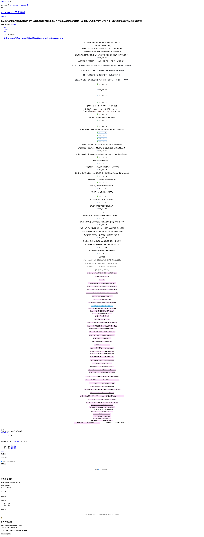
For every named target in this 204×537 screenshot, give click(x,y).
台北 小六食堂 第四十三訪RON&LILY (102, 416)
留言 (19, 441)
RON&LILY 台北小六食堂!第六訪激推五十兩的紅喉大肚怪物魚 (102, 302)
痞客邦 (16, 441)
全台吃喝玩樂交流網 (102, 276)
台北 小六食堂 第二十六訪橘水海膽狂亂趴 (102, 363)
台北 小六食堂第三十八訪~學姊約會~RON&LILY (102, 405)
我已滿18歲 (4, 533)
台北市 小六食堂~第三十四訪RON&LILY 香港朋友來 (102, 393)
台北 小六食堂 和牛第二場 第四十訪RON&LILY (102, 409)
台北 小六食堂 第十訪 (102, 316)
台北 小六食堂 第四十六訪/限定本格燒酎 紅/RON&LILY (87, 422)
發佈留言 (3, 463)
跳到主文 (3, 16)
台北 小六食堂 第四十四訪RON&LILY (101, 418)
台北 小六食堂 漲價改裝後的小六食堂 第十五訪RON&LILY (102, 328)
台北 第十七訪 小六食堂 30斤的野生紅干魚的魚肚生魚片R (102, 335)
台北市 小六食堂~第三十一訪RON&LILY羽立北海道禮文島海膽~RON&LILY (102, 380)
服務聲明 (117, 514)
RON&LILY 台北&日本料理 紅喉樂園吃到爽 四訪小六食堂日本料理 (102, 293)
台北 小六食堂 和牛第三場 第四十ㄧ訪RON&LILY (102, 411)
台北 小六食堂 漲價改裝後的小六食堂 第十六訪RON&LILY (102, 331)
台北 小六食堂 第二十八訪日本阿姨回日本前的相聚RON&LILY (102, 370)
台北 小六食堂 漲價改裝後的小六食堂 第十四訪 (102, 326)
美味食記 (13, 446)
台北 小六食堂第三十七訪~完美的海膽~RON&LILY (102, 402)
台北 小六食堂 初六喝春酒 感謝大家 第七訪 (102, 306)
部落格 (6, 29)
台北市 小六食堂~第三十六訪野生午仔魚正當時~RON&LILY (102, 399)
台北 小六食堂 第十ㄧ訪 (102, 319)
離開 (9, 533)
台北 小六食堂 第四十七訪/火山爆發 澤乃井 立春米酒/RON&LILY (115, 422)
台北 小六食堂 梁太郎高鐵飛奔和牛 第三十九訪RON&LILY (102, 407)
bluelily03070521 (5, 432)
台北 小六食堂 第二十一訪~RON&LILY (102, 348)
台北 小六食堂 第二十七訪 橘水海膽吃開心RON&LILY (102, 366)
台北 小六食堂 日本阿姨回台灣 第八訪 (102, 311)
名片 (5, 31)
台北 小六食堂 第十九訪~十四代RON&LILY (102, 341)
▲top (2, 451)
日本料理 (13, 448)
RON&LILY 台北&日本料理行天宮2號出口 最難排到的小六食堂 (102, 283)
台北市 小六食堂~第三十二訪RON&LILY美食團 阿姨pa (102, 386)
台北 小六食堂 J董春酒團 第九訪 (102, 313)
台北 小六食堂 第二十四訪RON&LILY (102, 357)
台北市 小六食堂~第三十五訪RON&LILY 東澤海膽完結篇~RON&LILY (102, 396)
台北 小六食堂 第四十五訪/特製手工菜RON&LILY (102, 420)
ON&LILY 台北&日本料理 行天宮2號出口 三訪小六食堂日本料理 (102, 289)
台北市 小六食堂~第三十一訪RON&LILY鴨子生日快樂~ (102, 383)
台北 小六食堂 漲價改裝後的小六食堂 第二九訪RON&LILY (102, 372)
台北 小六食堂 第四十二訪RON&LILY (101, 414)
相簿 (5, 28)
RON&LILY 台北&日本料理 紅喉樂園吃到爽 (102, 296)
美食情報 (13, 24)
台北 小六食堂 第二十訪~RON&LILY (102, 345)
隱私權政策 (111, 514)
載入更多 (3, 454)
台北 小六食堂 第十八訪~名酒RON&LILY (102, 338)
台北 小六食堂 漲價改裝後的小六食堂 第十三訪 (102, 322)
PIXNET (90, 514)
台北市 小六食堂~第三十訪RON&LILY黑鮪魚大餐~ (102, 376)
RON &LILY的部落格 (13, 12)
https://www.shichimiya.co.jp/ (103, 111)
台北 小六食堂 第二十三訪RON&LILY (102, 353)
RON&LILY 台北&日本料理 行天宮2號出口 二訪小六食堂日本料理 (102, 286)
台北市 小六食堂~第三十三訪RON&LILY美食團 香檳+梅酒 (102, 389)
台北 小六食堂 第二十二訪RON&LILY (102, 351)
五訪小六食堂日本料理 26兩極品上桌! (102, 299)
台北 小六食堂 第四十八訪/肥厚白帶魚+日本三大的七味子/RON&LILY (33, 38)
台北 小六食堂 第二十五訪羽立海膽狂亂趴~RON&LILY (102, 360)
